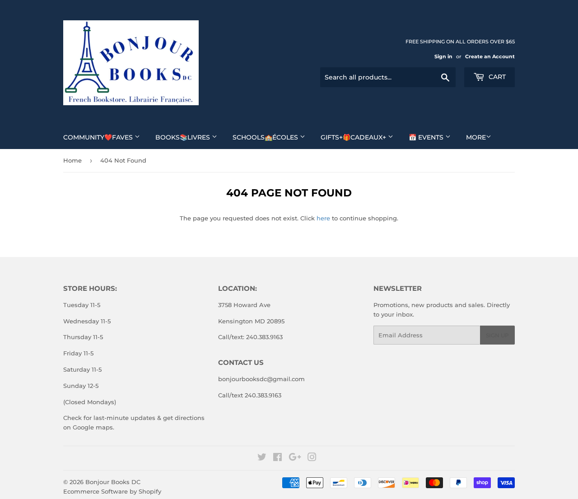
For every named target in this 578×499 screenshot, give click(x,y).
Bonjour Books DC (112, 481)
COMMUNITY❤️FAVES (99, 137)
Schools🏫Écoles (266, 137)
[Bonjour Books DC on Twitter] (261, 458)
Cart (496, 77)
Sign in (443, 56)
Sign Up (497, 335)
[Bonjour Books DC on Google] (295, 458)
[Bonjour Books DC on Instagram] (312, 458)
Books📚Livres (183, 137)
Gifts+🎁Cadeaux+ (354, 137)
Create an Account (490, 56)
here (323, 218)
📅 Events (427, 137)
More (476, 137)
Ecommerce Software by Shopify (112, 491)
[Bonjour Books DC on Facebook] (277, 458)
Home (72, 160)
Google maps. (92, 427)
